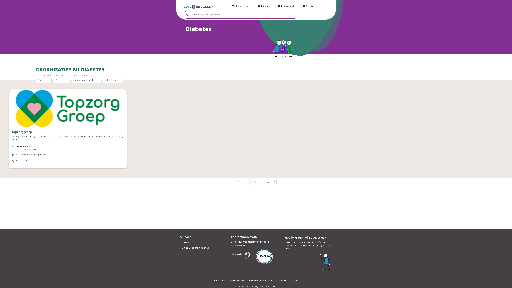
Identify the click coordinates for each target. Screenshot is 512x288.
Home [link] (185, 242)
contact (301, 242)
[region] (68, 155)
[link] (195, 6)
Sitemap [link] (294, 280)
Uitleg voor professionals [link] (195, 248)
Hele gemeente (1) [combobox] (84, 80)
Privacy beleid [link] (281, 280)
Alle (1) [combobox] (41, 80)
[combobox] (240, 15)
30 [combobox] (268, 182)
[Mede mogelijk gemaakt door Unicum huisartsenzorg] (264, 256)
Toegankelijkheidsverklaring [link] (260, 280)
